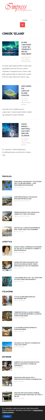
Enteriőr (21, 200)
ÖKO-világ (21, 187)
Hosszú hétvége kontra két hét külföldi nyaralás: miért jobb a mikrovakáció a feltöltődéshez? (26, 264)
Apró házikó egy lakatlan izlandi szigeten (26, 90)
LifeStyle (7, 242)
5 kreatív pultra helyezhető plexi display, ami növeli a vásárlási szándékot (26, 363)
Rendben (7, 416)
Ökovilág (7, 176)
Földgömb (24, 100)
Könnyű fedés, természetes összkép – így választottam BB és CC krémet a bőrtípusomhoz (28, 248)
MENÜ (22, 24)
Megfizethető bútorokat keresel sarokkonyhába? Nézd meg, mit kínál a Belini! (28, 394)
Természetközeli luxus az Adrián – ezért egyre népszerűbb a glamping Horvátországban (27, 314)
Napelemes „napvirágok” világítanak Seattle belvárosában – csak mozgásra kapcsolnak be (28, 183)
